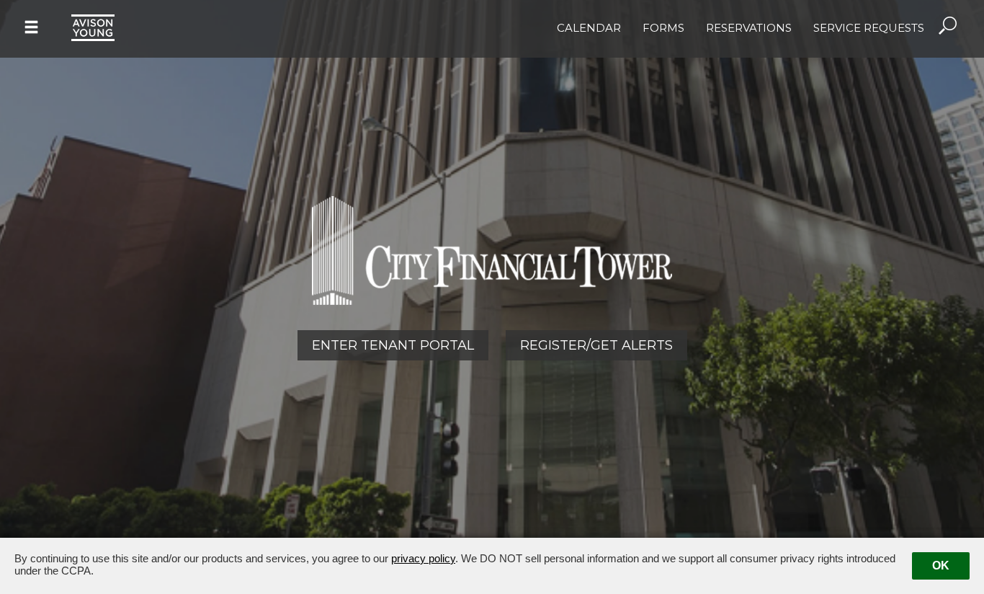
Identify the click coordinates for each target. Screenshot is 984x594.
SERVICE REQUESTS (868, 28)
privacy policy (423, 558)
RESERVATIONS (749, 28)
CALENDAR (589, 28)
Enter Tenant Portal (393, 345)
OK (940, 565)
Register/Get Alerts (596, 345)
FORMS (663, 28)
